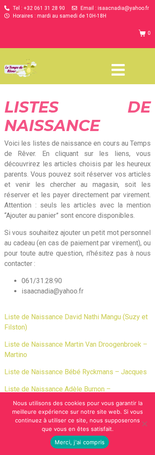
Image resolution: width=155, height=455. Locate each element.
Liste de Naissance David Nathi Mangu (62, 317)
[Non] (144, 423)
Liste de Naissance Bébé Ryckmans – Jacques (75, 372)
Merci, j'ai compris (80, 442)
